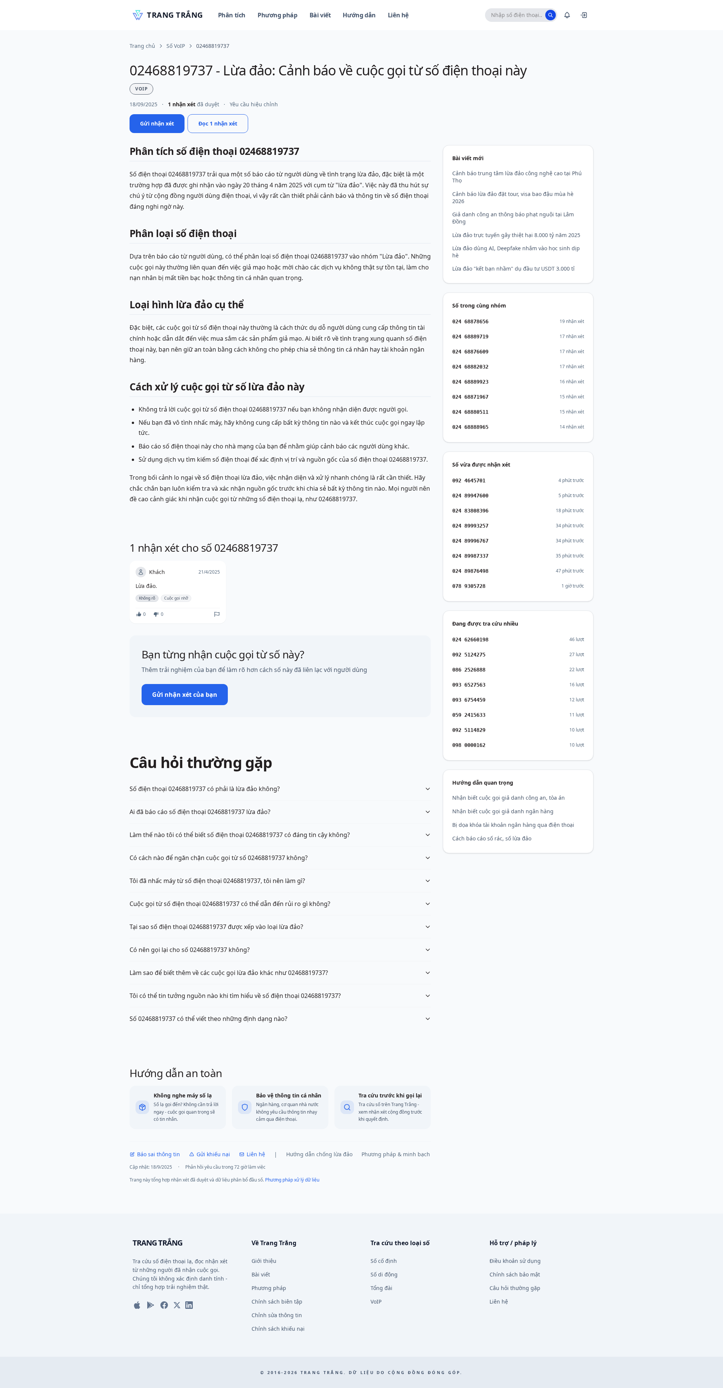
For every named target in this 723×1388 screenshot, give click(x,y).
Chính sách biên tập (277, 1301)
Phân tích (232, 15)
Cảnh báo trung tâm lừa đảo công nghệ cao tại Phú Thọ (517, 177)
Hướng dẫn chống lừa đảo (319, 1154)
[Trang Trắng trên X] (177, 1305)
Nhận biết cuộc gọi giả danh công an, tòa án (508, 797)
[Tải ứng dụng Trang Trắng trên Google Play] (150, 1305)
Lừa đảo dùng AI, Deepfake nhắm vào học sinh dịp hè (516, 252)
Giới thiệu (264, 1260)
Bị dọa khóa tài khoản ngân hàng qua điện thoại (513, 824)
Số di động (384, 1274)
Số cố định (384, 1260)
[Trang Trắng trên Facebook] (164, 1305)
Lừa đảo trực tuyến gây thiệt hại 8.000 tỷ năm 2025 (516, 235)
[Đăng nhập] (583, 15)
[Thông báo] (567, 15)
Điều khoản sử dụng (515, 1260)
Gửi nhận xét (157, 123)
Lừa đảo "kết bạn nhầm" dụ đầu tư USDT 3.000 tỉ (513, 268)
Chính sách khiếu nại (278, 1328)
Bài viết (320, 15)
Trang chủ (142, 45)
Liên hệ (398, 15)
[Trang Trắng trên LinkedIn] (189, 1305)
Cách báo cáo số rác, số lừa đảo (491, 838)
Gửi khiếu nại (213, 1154)
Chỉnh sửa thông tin (277, 1315)
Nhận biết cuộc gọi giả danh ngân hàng (503, 811)
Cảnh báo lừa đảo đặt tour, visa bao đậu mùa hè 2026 (513, 197)
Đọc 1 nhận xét (217, 123)
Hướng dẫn (359, 15)
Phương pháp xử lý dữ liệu (292, 1180)
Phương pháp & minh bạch (396, 1154)
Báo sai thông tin (158, 1154)
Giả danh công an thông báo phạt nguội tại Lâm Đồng (513, 218)
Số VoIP (175, 45)
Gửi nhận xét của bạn (184, 694)
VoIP (376, 1301)
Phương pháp (277, 15)
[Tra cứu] (550, 15)
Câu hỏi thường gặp (515, 1288)
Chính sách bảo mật (515, 1274)
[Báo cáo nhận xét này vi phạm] (217, 614)
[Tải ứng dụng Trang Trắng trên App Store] (137, 1305)
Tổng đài (381, 1288)
